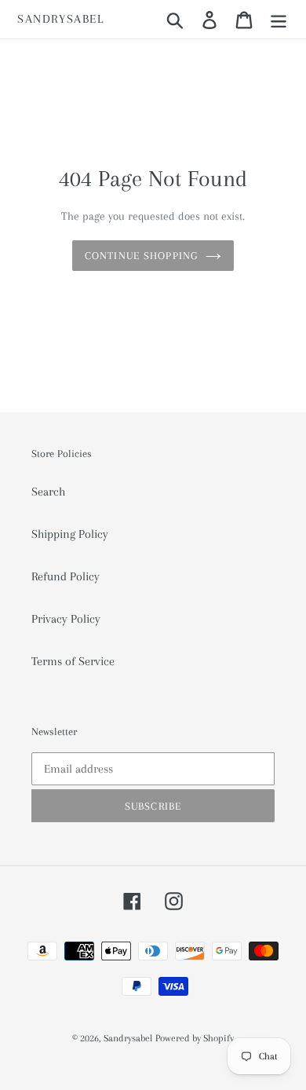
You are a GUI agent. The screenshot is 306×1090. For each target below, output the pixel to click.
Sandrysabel (60, 19)
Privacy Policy (65, 619)
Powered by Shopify (194, 1038)
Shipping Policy (69, 534)
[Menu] (278, 19)
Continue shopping (141, 256)
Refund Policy (65, 576)
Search (48, 492)
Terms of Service (73, 661)
